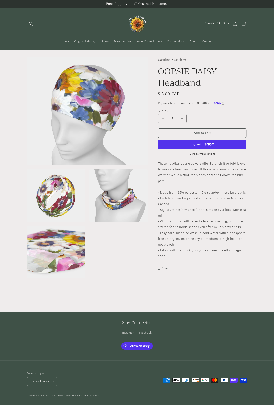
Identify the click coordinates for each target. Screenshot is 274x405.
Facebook (145, 332)
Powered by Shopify (69, 396)
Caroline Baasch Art (46, 396)
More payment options (202, 153)
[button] (31, 23)
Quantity (163, 110)
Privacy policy (91, 395)
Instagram (128, 332)
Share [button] (166, 268)
